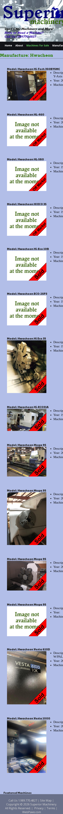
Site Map (46, 800)
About (19, 45)
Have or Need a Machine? (23, 33)
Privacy (39, 808)
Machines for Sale (37, 45)
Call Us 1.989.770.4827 (20, 37)
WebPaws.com (31, 812)
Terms (51, 808)
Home (8, 45)
